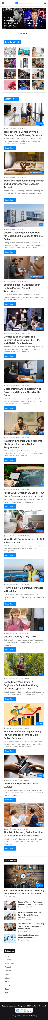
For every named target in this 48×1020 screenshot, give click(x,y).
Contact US (26, 1016)
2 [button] (23, 33)
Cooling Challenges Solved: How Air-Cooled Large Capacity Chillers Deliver (23, 236)
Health (7, 974)
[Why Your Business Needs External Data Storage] (10, 938)
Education (8, 967)
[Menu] (3, 4)
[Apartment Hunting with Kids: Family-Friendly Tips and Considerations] (10, 915)
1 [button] (21, 33)
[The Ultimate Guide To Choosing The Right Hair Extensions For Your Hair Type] (10, 927)
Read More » (10, 148)
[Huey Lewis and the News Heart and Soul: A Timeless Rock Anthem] (13, 18)
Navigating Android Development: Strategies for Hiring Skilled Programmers (23, 444)
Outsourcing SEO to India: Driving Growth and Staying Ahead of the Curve (22, 392)
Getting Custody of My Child (20, 636)
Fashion (8, 971)
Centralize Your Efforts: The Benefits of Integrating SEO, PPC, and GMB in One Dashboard (22, 340)
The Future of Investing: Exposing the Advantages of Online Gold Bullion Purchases (23, 735)
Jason (7, 128)
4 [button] (26, 33)
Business (8, 960)
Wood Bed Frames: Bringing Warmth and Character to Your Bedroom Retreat (24, 184)
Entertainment (10, 963)
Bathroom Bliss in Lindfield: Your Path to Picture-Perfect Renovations (22, 288)
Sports (7, 985)
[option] (13, 18)
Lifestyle (8, 978)
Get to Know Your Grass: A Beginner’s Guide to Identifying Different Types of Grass (21, 685)
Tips (6, 993)
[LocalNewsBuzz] (24, 3)
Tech (7, 989)
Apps (7, 956)
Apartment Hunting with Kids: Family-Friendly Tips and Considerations (30, 914)
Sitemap (34, 1016)
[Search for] (45, 4)
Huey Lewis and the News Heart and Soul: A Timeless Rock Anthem (11, 25)
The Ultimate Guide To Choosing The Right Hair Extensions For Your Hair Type (31, 926)
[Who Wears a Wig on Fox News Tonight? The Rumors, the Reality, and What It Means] (35, 18)
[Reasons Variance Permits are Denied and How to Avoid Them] (10, 905)
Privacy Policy (16, 1016)
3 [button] (24, 33)
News (7, 982)
